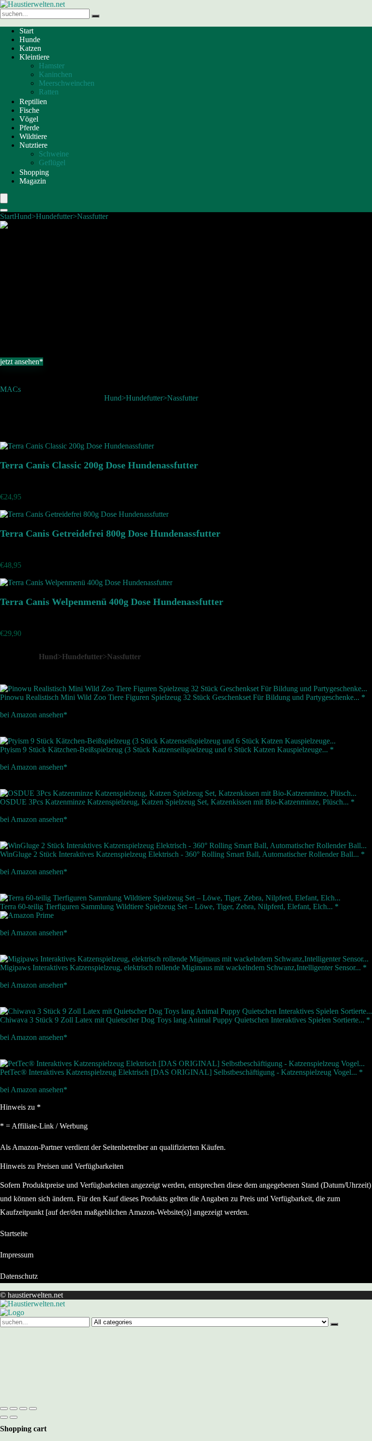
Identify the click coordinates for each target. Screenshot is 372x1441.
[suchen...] (95, 16)
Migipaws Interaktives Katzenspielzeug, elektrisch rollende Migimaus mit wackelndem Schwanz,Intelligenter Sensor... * (183, 967)
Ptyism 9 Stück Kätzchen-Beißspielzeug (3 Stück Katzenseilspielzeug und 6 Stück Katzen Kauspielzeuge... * (167, 749)
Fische (29, 110)
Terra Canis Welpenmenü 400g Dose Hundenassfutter (111, 601)
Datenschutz (19, 1276)
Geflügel (52, 162)
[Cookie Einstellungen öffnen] (72, 1397)
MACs (10, 389)
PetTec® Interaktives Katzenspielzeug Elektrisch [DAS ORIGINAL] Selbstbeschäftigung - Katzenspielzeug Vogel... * (181, 1072)
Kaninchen (55, 74)
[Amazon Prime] (27, 915)
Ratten (49, 92)
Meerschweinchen (66, 83)
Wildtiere (33, 136)
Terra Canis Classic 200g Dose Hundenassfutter (99, 465)
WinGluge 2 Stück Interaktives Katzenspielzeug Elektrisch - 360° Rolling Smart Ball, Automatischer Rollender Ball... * (182, 854)
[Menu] (4, 198)
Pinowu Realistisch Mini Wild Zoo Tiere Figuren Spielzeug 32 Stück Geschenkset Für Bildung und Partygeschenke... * (182, 697)
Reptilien (33, 101)
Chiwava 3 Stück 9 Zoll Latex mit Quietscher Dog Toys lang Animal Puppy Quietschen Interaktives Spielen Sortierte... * (185, 1020)
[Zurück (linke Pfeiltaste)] (4, 1417)
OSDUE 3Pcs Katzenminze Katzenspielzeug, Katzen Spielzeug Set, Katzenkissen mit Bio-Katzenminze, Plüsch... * (177, 802)
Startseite (14, 1233)
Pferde (29, 128)
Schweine (54, 154)
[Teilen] (23, 1408)
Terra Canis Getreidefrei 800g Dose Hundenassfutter (110, 533)
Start (26, 31)
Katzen (30, 48)
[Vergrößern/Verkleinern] (4, 1408)
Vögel (28, 119)
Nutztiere (33, 145)
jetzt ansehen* (21, 361)
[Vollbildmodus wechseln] (13, 1408)
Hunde (29, 39)
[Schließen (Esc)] (33, 1408)
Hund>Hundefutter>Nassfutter (61, 216)
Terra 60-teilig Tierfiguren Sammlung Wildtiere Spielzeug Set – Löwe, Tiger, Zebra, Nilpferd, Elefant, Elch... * (169, 906)
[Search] (4, 210)
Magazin (32, 181)
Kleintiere (34, 57)
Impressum (16, 1255)
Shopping (34, 172)
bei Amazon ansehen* (33, 715)
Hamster (51, 66)
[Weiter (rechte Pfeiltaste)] (13, 1417)
